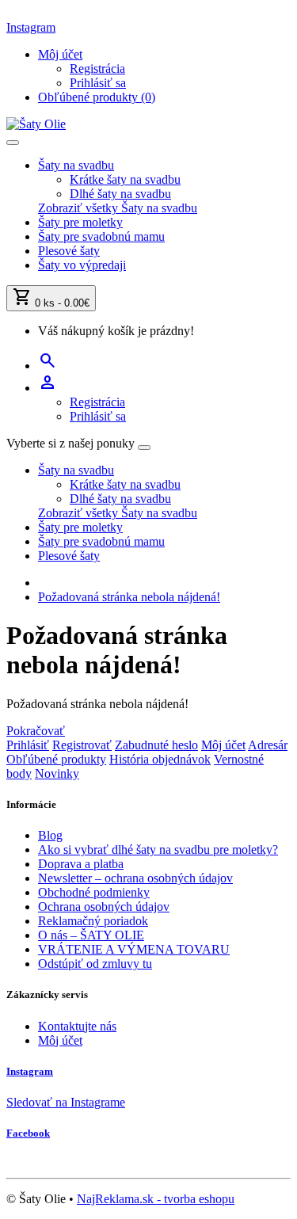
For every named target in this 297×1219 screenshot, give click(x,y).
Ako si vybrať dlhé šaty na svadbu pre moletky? (158, 849)
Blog (50, 835)
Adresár (267, 745)
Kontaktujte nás (77, 1026)
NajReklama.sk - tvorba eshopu (155, 1199)
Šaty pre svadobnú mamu (101, 236)
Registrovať (82, 745)
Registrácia (97, 68)
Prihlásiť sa (98, 83)
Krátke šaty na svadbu (125, 179)
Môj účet (223, 745)
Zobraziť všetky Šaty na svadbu (117, 208)
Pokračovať (35, 730)
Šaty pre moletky (80, 222)
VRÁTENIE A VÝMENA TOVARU (134, 949)
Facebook (28, 1133)
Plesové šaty (69, 250)
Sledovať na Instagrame (65, 1102)
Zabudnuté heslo (156, 745)
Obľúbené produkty (56, 759)
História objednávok (160, 759)
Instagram (30, 27)
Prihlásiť (27, 745)
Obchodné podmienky (94, 892)
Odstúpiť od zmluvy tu (95, 963)
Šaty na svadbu (76, 165)
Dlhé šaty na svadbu (120, 193)
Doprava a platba (81, 863)
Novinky (57, 773)
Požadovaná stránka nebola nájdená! (129, 597)
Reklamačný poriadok (93, 921)
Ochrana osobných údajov (103, 906)
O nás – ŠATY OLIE (91, 935)
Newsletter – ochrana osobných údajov (135, 878)
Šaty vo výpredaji (82, 265)
